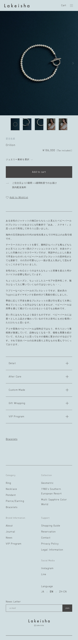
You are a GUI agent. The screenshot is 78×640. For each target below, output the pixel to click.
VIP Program (13, 543)
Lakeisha (40, 625)
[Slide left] (5, 63)
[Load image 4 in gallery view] (51, 124)
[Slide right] (73, 63)
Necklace (11, 489)
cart (63, 5)
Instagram (47, 568)
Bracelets (11, 439)
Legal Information (52, 549)
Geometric (47, 483)
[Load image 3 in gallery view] (39, 124)
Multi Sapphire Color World (54, 502)
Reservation (48, 531)
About (9, 525)
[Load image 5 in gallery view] (63, 124)
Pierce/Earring (15, 501)
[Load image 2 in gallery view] (27, 124)
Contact (45, 537)
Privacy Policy (50, 543)
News (9, 537)
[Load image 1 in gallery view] (15, 124)
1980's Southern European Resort (51, 491)
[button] (71, 5)
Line (43, 574)
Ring (8, 483)
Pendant (11, 495)
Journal (10, 531)
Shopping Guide (50, 525)
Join (67, 608)
